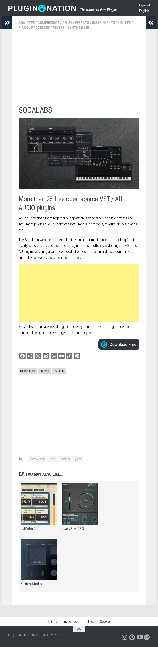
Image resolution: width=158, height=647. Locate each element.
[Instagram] (125, 637)
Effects (82, 22)
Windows (29, 370)
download (118, 344)
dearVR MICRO (73, 528)
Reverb (59, 27)
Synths (77, 459)
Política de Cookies (98, 621)
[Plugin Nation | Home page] (42, 8)
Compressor (48, 22)
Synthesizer (78, 27)
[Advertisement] (79, 69)
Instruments (103, 22)
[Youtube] (139, 637)
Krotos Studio (31, 583)
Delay (67, 22)
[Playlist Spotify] (147, 637)
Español (144, 5)
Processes (40, 27)
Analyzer (27, 22)
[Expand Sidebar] (7, 22)
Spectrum (64, 459)
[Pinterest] (132, 637)
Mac (46, 370)
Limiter (124, 22)
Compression (37, 459)
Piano (23, 27)
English (144, 11)
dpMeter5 (28, 528)
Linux (61, 370)
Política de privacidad (62, 621)
